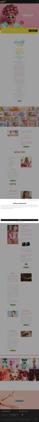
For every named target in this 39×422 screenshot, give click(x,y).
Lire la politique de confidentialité (7, 208)
